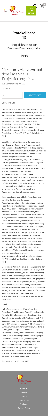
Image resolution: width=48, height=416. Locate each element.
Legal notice (24, 400)
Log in (24, 396)
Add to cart (35, 95)
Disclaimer (24, 404)
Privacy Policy (24, 408)
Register (24, 392)
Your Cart (24, 388)
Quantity (6, 88)
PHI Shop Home (31, 10)
